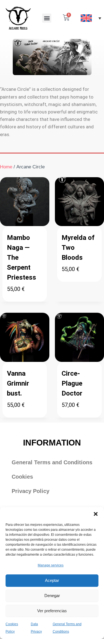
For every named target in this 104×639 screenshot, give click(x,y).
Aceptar (52, 580)
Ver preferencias (52, 610)
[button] (95, 514)
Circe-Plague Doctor (72, 383)
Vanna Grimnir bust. (18, 383)
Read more (73, 287)
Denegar (52, 595)
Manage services (51, 565)
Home (6, 166)
